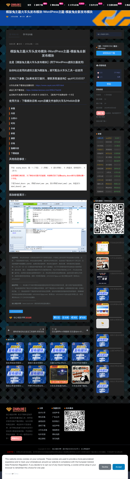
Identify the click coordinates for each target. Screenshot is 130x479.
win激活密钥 (117, 146)
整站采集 (41, 417)
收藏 (66, 317)
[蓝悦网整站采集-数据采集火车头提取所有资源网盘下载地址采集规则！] (102, 309)
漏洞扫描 (100, 172)
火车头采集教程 (100, 180)
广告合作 (55, 417)
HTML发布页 (117, 142)
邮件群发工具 (117, 192)
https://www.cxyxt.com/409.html (50, 85)
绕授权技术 (117, 180)
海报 (75, 317)
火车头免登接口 (117, 173)
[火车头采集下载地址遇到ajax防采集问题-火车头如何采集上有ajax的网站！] (81, 374)
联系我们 (55, 421)
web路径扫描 (109, 146)
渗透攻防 (41, 421)
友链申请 (55, 413)
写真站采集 (100, 157)
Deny (16, 474)
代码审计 (117, 149)
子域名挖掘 (100, 161)
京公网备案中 (85, 449)
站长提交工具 (109, 180)
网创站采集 (109, 184)
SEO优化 (100, 146)
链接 (84, 317)
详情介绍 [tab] (15, 34)
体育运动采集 (109, 154)
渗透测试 (109, 168)
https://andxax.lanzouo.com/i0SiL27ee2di (43, 90)
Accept (8, 474)
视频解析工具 (109, 192)
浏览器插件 (100, 169)
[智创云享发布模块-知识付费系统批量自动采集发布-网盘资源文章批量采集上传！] (15, 374)
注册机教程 (115, 4)
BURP (117, 138)
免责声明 (55, 426)
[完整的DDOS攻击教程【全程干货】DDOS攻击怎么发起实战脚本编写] (102, 278)
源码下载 (41, 4)
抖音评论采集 (100, 165)
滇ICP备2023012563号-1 (71, 449)
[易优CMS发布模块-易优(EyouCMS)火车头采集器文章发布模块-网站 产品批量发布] (81, 351)
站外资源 (41, 434)
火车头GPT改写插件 (109, 173)
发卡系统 (109, 157)
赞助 (109, 84)
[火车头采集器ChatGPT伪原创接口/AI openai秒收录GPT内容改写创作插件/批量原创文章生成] (59, 374)
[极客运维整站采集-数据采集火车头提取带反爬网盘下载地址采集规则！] (102, 325)
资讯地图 (55, 439)
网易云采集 (117, 184)
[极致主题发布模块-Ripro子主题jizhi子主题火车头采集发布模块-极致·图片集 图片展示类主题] (37, 351)
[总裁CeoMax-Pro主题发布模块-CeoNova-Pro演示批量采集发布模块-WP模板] (59, 351)
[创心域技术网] (7, 16)
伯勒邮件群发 (100, 154)
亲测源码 (109, 149)
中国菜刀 (100, 149)
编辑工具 (100, 184)
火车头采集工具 (117, 176)
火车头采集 (14, 16)
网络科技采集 (109, 188)
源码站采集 (117, 169)
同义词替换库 (117, 157)
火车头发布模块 (16, 311)
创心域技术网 (22, 318)
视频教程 (100, 191)
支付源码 (109, 165)
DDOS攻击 (109, 142)
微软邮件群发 (117, 161)
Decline (105, 467)
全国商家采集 (117, 154)
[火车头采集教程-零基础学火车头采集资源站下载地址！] (102, 263)
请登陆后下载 (109, 53)
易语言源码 (117, 165)
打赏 (58, 317)
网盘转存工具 (100, 188)
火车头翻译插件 (109, 176)
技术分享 (41, 413)
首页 (29, 5)
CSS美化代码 (100, 142)
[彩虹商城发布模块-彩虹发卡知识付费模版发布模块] (15, 351)
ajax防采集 (109, 138)
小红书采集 (109, 161)
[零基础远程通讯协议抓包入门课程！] (102, 248)
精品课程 (41, 439)
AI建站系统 (100, 138)
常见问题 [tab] (28, 34)
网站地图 (55, 434)
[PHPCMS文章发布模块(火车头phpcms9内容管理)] (37, 374)
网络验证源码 (117, 188)
